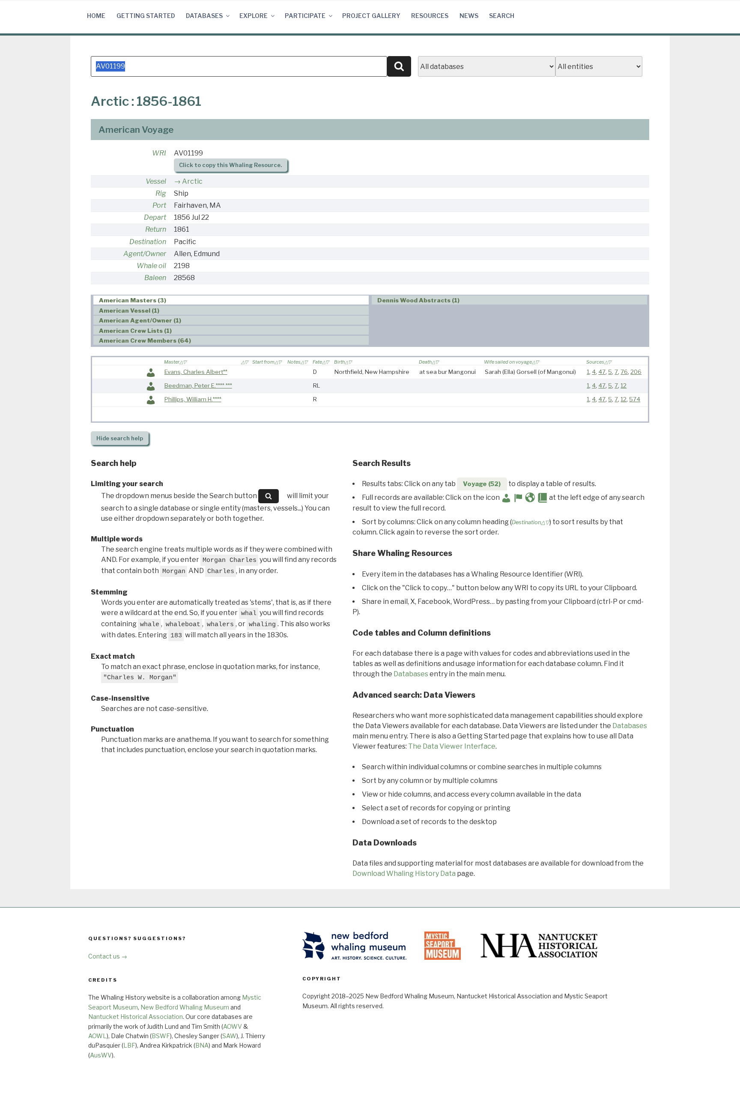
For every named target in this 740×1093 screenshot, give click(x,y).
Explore (253, 15)
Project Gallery (371, 15)
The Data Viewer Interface (451, 746)
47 (602, 371)
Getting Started (145, 15)
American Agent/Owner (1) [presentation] (140, 320)
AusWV (101, 1055)
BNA (202, 1045)
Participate (305, 15)
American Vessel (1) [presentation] (129, 310)
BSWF (161, 1035)
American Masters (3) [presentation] (132, 300)
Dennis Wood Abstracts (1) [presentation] (418, 300)
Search (501, 15)
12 (624, 385)
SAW (229, 1035)
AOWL (97, 1035)
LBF (129, 1045)
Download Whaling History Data (404, 873)
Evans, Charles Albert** (195, 371)
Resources (429, 15)
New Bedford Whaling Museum (184, 1007)
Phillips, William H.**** (192, 399)
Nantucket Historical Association (135, 1016)
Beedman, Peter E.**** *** (198, 385)
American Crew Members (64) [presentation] (145, 340)
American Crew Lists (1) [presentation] (135, 330)
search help (119, 438)
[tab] (231, 300)
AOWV (232, 1026)
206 (636, 371)
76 (624, 371)
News (469, 15)
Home (96, 15)
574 (634, 399)
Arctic (192, 181)
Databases (204, 15)
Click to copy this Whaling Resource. (230, 165)
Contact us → (107, 956)
